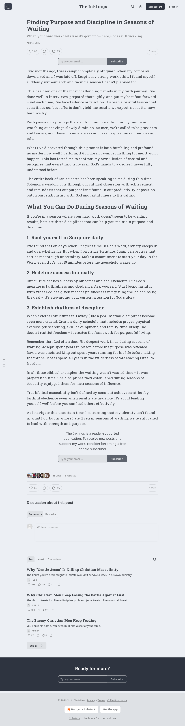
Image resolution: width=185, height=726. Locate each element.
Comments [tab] (35, 514)
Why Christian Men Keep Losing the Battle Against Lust (75, 595)
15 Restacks (69, 475)
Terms (101, 700)
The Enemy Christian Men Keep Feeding (61, 620)
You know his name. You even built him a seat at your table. (64, 625)
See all (34, 645)
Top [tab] (31, 559)
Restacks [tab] (50, 514)
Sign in (173, 6)
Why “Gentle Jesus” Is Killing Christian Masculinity (73, 569)
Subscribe (155, 6)
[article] (92, 577)
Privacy (91, 700)
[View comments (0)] (44, 51)
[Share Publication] (140, 6)
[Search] (132, 6)
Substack (74, 718)
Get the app (110, 709)
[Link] (22, 207)
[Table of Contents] (4, 363)
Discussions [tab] (54, 559)
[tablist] (42, 514)
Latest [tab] (40, 559)
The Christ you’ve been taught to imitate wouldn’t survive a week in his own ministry (79, 575)
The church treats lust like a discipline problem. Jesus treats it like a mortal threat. (77, 600)
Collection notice (117, 700)
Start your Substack (83, 709)
